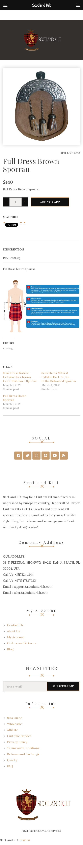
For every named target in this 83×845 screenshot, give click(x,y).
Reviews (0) (11, 258)
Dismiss (24, 840)
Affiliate (12, 730)
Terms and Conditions (23, 748)
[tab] (41, 249)
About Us (13, 631)
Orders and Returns (21, 643)
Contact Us (15, 625)
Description (13, 249)
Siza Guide (14, 718)
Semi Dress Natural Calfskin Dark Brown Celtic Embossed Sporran (20, 377)
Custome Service (19, 736)
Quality (12, 760)
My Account (15, 637)
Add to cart (50, 202)
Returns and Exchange (23, 754)
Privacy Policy (17, 742)
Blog (10, 649)
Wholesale (14, 724)
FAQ (10, 766)
